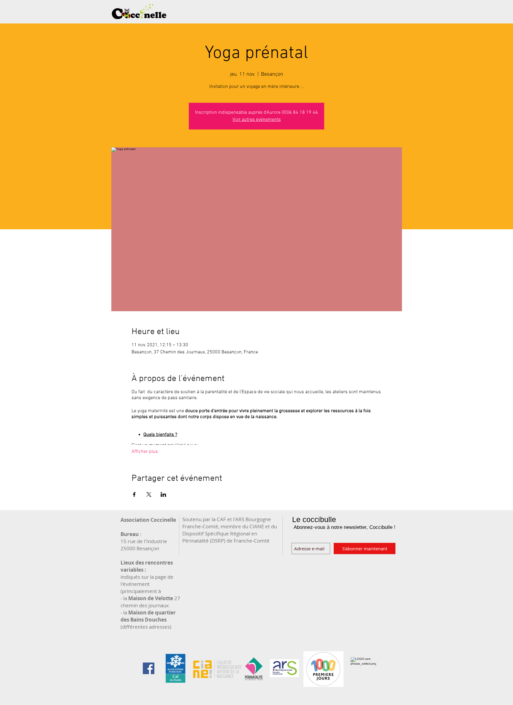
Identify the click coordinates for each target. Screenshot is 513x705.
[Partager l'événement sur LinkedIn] (163, 494)
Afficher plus (145, 452)
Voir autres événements (256, 120)
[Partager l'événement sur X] (149, 494)
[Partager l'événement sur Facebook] (134, 494)
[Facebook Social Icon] (148, 668)
